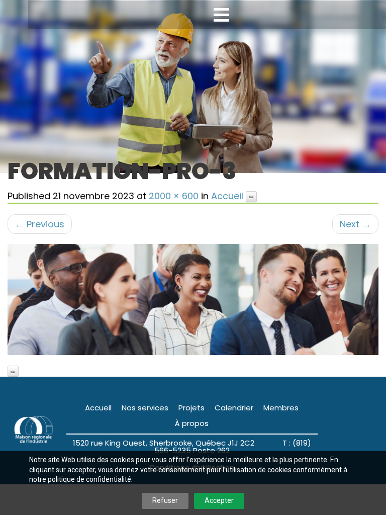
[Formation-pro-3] (193, 299)
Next (355, 224)
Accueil (227, 196)
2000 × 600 (174, 196)
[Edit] (251, 196)
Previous (39, 224)
